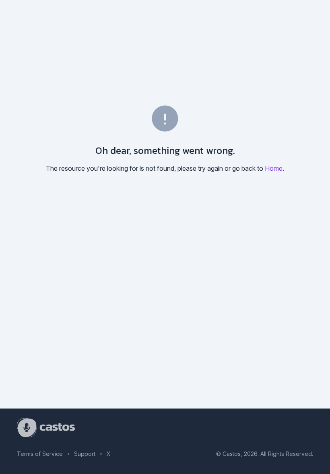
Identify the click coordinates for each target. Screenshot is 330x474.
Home (274, 168)
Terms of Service (40, 453)
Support (84, 453)
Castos (232, 453)
